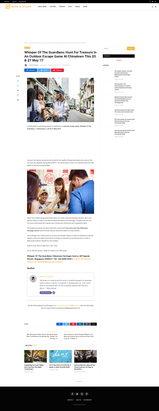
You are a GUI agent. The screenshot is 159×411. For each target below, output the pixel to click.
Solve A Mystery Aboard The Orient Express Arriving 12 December (84, 367)
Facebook (58, 262)
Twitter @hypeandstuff (63, 305)
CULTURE (53, 6)
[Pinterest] (18, 95)
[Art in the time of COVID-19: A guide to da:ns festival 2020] (60, 356)
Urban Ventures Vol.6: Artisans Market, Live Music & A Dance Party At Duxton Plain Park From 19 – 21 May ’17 (79, 336)
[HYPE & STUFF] (18, 6)
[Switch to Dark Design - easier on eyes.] (152, 6)
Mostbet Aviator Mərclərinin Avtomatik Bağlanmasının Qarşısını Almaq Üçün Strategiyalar (123, 99)
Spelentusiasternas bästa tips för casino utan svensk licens (124, 111)
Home (26, 43)
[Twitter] (18, 86)
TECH (70, 6)
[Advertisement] (79, 26)
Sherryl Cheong (34, 65)
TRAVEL (77, 6)
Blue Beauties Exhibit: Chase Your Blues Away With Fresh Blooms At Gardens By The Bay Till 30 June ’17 (42, 336)
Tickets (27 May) (35, 262)
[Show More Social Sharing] (66, 70)
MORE (85, 6)
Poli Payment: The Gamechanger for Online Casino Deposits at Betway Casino (123, 86)
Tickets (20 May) (81, 259)
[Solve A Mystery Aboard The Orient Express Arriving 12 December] (85, 356)
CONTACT (7, 1)
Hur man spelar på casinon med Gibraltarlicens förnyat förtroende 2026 (125, 121)
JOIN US (14, 1)
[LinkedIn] (18, 90)
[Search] (155, 7)
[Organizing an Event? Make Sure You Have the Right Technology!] (35, 356)
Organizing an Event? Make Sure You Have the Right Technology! (34, 367)
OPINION (62, 6)
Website (48, 262)
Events (27, 47)
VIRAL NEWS (42, 6)
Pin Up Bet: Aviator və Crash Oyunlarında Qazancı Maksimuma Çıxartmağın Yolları (123, 73)
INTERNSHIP (22, 1)
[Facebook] (18, 81)
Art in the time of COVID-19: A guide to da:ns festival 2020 (60, 366)
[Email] (18, 100)
